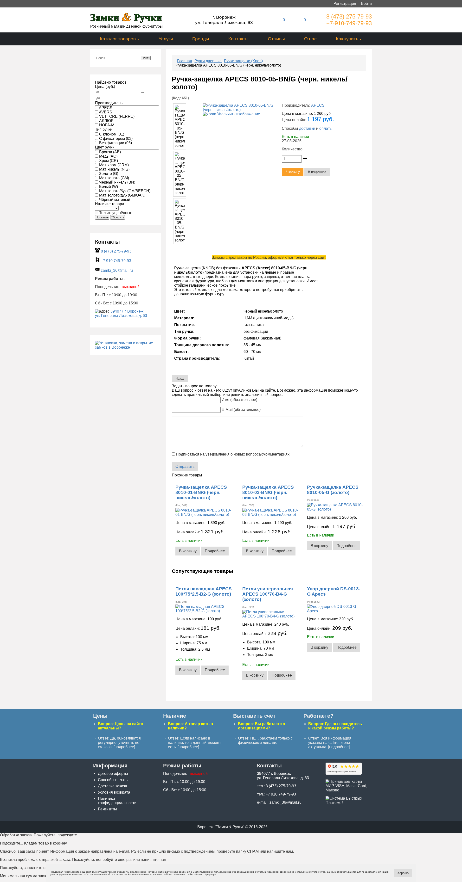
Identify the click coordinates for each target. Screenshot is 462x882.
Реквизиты (107, 809)
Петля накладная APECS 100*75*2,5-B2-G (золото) (203, 591)
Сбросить (117, 217)
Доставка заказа (112, 786)
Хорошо (403, 873)
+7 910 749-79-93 (116, 261)
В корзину (188, 551)
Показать (102, 217)
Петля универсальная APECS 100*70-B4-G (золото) (267, 594)
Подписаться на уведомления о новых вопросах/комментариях (232, 454)
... (142, 92)
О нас (310, 38)
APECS (318, 105)
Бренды (200, 38)
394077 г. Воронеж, (127, 311)
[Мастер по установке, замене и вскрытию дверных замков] (125, 347)
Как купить (347, 38)
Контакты (238, 38)
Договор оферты (113, 773)
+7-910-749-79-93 (349, 23)
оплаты (326, 128)
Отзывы (276, 38)
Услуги (166, 38)
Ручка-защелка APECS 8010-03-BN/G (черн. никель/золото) (268, 492)
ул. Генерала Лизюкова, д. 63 (121, 316)
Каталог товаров (118, 38)
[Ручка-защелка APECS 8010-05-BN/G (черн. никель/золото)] (179, 126)
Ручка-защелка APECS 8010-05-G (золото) (333, 490)
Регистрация (345, 3)
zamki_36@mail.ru (117, 270)
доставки (307, 128)
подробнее (124, 747)
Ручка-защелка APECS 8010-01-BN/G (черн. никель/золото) (201, 492)
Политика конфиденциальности (117, 800)
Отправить (184, 466)
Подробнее (215, 551)
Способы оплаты (113, 780)
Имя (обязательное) (239, 400)
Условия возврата (114, 792)
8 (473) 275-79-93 (349, 16)
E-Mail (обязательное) (241, 409)
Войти (366, 3)
